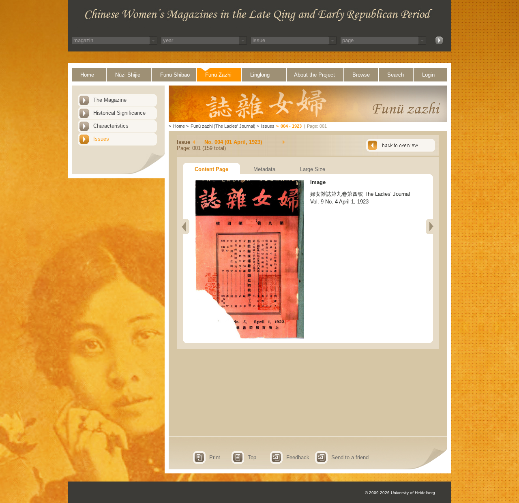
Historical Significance (119, 113)
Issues (101, 139)
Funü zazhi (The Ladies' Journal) (223, 126)
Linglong (260, 75)
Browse (361, 75)
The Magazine (110, 100)
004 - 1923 (291, 126)
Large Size (312, 169)
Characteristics (111, 126)
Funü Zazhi (218, 75)
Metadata (264, 169)
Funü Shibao (175, 75)
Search (395, 75)
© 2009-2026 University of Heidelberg (400, 492)
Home (87, 75)
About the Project (314, 75)
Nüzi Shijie (127, 75)
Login (428, 75)
